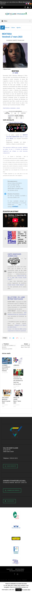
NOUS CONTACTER (11, 466)
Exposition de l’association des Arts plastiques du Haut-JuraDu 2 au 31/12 (18, 380)
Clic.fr (24, 580)
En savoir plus (26, 589)
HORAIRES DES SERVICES (13, 490)
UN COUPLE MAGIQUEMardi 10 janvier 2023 (6, 400)
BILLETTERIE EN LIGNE (16, 122)
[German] (31, 4)
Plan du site (10, 569)
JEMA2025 (16, 365)
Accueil (7, 27)
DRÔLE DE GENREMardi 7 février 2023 (25, 345)
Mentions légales (19, 569)
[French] (29, 4)
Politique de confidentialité (16, 571)
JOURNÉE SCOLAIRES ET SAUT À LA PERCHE (6, 368)
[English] (26, 4)
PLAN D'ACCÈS (10, 501)
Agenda (19, 27)
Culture (13, 27)
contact (15, 206)
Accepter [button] (18, 589)
